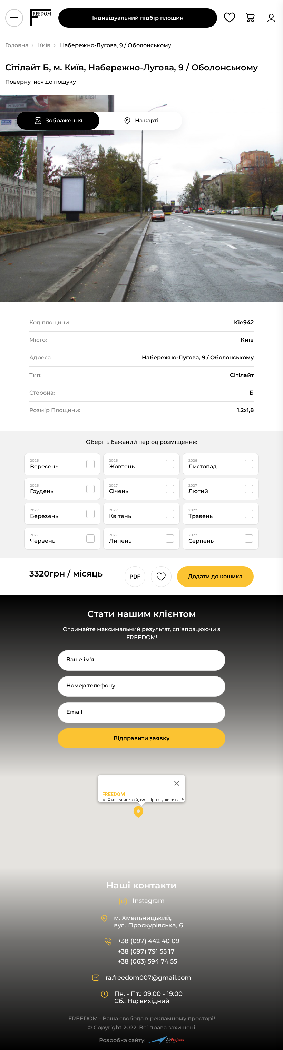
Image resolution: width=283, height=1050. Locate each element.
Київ (44, 45)
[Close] (176, 783)
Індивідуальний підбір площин (138, 17)
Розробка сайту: (122, 1040)
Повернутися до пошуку (40, 82)
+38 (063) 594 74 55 (147, 961)
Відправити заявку (141, 738)
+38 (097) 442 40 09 (148, 941)
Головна (16, 45)
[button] (141, 814)
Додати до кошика (215, 576)
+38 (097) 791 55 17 (146, 951)
